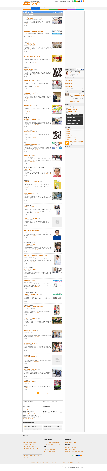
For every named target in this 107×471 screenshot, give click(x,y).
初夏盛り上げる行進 (29, 155)
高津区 (27, 455)
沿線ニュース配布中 (29, 69)
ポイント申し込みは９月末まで (31, 294)
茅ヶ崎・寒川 (73, 447)
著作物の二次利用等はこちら (73, 120)
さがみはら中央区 (47, 442)
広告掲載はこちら (71, 117)
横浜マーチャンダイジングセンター (50, 411)
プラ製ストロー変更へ (29, 206)
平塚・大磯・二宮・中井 (70, 449)
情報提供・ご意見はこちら (73, 114)
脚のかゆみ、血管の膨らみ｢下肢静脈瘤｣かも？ (35, 255)
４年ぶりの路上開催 (29, 381)
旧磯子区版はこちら (74, 101)
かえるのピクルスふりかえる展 (31, 181)
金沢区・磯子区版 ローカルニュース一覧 (52, 429)
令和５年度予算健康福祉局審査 (31, 230)
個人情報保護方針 (53, 462)
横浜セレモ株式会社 (27, 406)
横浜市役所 (69, 133)
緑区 (27, 442)
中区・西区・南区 (32, 446)
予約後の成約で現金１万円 (30, 244)
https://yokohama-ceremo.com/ (28, 409)
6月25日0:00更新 (68, 80)
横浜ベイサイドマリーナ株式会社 (29, 415)
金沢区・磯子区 (26, 448)
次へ (46, 393)
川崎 (45, 8)
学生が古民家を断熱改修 (30, 330)
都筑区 (34, 442)
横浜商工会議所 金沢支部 (28, 411)
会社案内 (56, 1)
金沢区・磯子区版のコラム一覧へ (78, 98)
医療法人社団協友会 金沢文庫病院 (50, 401)
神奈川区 (24, 450)
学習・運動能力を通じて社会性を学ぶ (33, 306)
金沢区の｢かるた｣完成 (29, 343)
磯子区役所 (69, 131)
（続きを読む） (28, 23)
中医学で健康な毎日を (29, 280)
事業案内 (64, 1)
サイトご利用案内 (62, 462)
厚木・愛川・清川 (47, 451)
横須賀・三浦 (71, 8)
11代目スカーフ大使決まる (30, 318)
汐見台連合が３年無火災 (30, 93)
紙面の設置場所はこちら (72, 123)
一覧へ (82, 91)
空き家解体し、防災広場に (30, 119)
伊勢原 (53, 451)
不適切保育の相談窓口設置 (30, 144)
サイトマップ (77, 462)
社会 (38, 93)
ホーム (27, 8)
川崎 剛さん (27, 169)
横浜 (36, 8)
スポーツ (38, 80)
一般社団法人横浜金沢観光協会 (29, 401)
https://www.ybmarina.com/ (28, 418)
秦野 (82, 451)
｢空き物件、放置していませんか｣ (32, 56)
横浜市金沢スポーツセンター (72, 137)
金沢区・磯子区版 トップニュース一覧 (51, 426)
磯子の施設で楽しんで (29, 105)
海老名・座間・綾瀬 (51, 449)
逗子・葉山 (74, 442)
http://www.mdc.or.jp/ (47, 413)
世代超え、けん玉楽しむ (30, 80)
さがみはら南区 (55, 442)
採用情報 (68, 1)
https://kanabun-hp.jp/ (47, 404)
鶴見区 (37, 448)
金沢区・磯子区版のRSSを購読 (76, 141)
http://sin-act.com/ (46, 408)
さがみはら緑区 (47, 444)
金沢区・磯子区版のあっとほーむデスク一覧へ (75, 88)
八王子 (55, 444)
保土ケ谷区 (32, 448)
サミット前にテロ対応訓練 (30, 369)
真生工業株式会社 (46, 406)
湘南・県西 (80, 8)
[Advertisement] (74, 43)
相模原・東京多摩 (53, 8)
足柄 (79, 451)
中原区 (38, 455)
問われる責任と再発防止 (75, 72)
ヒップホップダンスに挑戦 (30, 218)
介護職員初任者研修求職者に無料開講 (33, 31)
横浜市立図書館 (69, 135)
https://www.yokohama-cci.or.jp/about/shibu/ (31, 413)
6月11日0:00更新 (68, 83)
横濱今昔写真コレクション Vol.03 (77, 95)
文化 (41, 181)
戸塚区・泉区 (32, 444)
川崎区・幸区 (25, 457)
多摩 (59, 444)
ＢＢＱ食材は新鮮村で (29, 44)
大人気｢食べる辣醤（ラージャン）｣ (33, 18)
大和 (45, 449)
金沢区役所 (69, 129)
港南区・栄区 (25, 446)
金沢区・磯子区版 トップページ (31, 426)
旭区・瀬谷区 (25, 444)
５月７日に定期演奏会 (29, 356)
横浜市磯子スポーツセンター (72, 139)
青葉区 (24, 442)
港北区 (30, 442)
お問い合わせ (70, 462)
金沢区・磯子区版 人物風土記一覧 (31, 429)
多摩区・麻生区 (33, 455)
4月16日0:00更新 (68, 86)
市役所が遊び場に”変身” (30, 193)
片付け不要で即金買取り (30, 269)
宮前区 (24, 455)
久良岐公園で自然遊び (29, 131)
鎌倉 (69, 447)
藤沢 (66, 447)
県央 (62, 8)
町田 (52, 444)
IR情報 (61, 1)
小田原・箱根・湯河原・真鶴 (71, 451)
